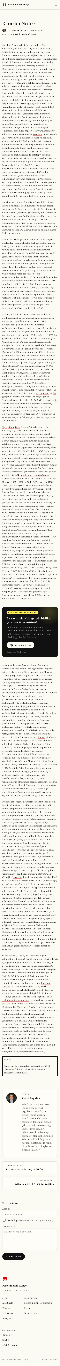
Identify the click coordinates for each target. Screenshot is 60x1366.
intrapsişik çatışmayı (37, 65)
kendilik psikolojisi (12, 519)
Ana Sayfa (7, 1302)
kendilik (45, 106)
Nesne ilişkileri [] (33, 475)
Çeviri (5, 34)
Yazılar (6, 1308)
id (37, 393)
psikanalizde (32, 172)
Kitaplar (7, 1334)
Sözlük (6, 1340)
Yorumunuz (9, 1226)
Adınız (7, 1209)
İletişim (6, 1318)
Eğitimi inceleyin (20, 645)
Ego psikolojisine (11, 427)
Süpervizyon (31, 1313)
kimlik (37, 113)
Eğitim (27, 1308)
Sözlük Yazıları (10, 1345)
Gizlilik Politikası (50, 1359)
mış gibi (17, 877)
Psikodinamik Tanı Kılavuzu (15, 1000)
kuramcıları (8, 478)
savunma (37, 134)
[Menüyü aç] (56, 5)
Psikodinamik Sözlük (23, 34)
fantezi (41, 737)
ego (29, 103)
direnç (30, 324)
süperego (44, 393)
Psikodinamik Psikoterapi (38, 1302)
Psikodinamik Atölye (18, 4)
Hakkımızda (9, 1313)
